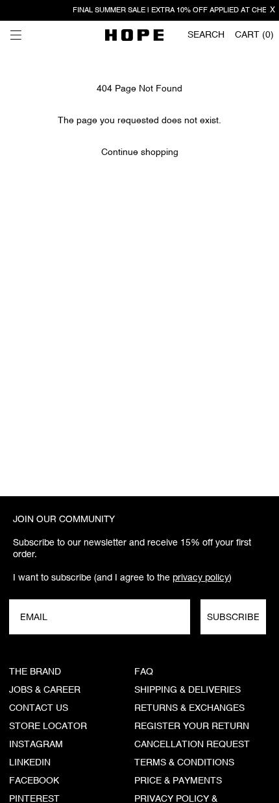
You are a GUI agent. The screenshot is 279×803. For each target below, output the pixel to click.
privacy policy (201, 577)
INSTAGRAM (36, 744)
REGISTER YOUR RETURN (191, 726)
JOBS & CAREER (44, 690)
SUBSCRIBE (233, 617)
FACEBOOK (34, 780)
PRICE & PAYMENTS (178, 780)
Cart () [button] (254, 35)
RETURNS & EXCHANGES (189, 708)
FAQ (143, 672)
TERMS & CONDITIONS (184, 762)
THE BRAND (35, 672)
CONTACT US (38, 708)
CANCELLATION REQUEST (192, 744)
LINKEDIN (30, 762)
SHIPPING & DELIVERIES (187, 690)
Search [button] (206, 35)
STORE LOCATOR (48, 726)
